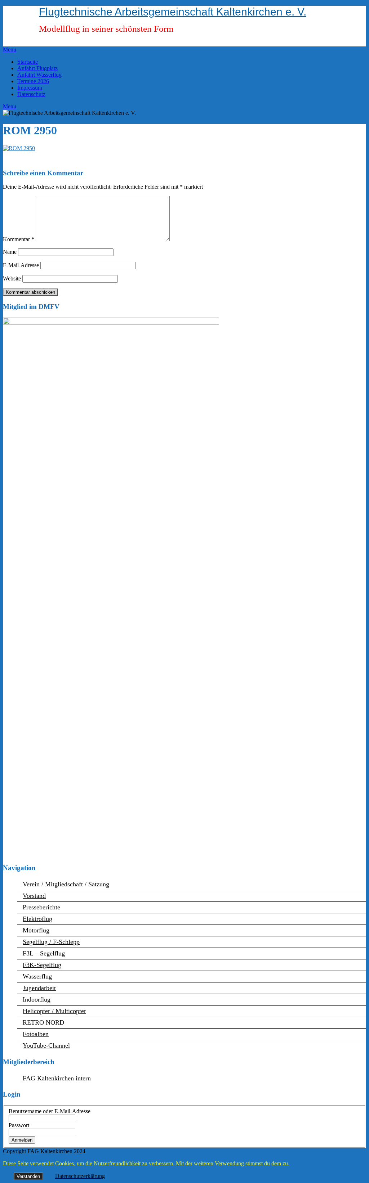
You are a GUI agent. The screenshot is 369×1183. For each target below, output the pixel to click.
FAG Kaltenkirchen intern (57, 1078)
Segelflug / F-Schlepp (51, 941)
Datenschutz (31, 94)
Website (12, 278)
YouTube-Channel (46, 1045)
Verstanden (28, 1176)
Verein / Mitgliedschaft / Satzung (66, 884)
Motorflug (36, 930)
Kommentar (18, 239)
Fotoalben (36, 1034)
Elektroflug (37, 918)
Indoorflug (36, 999)
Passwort (19, 1125)
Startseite (27, 62)
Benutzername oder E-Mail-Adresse (49, 1111)
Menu (9, 49)
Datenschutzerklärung (80, 1176)
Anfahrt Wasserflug (39, 75)
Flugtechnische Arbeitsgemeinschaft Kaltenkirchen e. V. (172, 12)
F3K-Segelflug (42, 964)
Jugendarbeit (39, 987)
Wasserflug (37, 976)
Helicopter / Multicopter (54, 1011)
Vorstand (34, 895)
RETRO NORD (43, 1022)
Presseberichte (41, 907)
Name (10, 252)
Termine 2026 (33, 81)
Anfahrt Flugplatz (37, 68)
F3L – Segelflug (44, 953)
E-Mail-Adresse (21, 265)
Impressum (29, 88)
